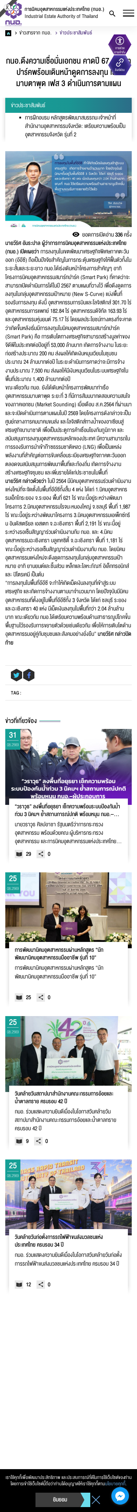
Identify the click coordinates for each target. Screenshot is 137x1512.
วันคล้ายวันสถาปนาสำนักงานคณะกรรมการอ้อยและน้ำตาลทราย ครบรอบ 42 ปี (64, 1098)
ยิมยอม (60, 1500)
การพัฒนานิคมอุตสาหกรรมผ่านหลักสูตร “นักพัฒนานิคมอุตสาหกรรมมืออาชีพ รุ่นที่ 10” (59, 954)
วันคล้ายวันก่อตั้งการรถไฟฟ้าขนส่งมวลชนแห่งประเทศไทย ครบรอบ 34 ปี (59, 1241)
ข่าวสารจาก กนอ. (35, 33)
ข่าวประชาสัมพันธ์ (75, 33)
